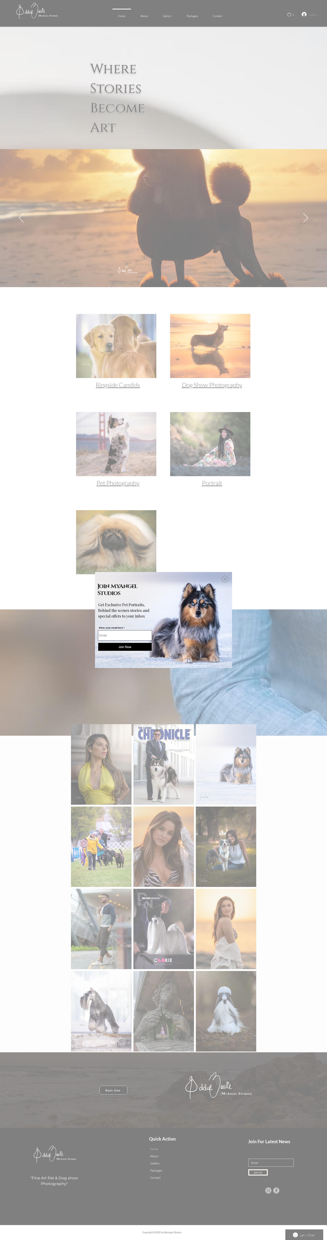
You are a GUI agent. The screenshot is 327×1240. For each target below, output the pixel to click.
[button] (225, 579)
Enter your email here (111, 628)
